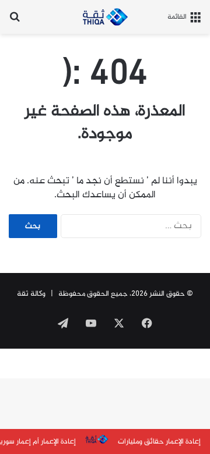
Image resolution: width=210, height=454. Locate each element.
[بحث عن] (14, 21)
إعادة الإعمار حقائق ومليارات (159, 441)
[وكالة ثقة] (105, 17)
